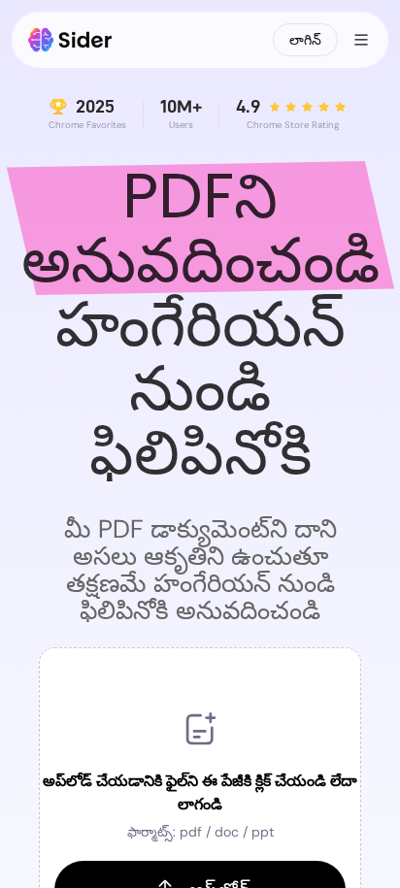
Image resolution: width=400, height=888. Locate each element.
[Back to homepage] (70, 39)
